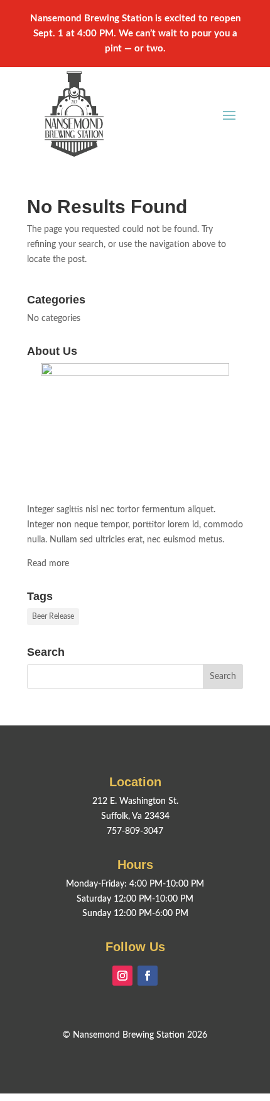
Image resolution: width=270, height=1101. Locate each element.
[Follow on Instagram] (122, 976)
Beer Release (53, 616)
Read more (48, 563)
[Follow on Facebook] (148, 976)
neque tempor (101, 524)
